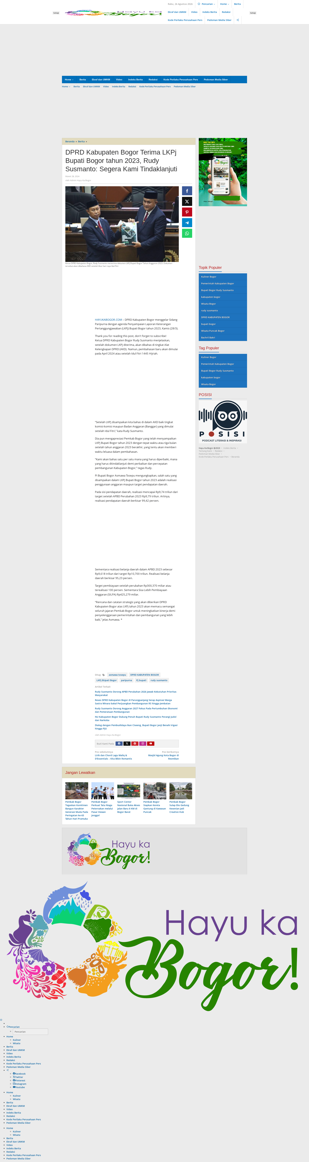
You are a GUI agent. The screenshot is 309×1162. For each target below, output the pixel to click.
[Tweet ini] (187, 201)
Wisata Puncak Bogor (213, 330)
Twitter (19, 1077)
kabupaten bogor (210, 296)
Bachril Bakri (208, 337)
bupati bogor (208, 324)
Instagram (20, 1083)
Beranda (235, 456)
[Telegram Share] (187, 222)
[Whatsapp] (187, 233)
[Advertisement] (154, 50)
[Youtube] (150, 744)
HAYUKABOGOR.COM (108, 319)
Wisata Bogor (208, 303)
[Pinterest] (134, 744)
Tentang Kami (205, 450)
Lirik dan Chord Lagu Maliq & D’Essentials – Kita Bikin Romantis (113, 755)
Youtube (20, 1087)
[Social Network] (238, 20)
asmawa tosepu (117, 674)
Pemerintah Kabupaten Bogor (217, 283)
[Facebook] (119, 744)
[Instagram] (142, 744)
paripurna (126, 680)
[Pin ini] (187, 212)
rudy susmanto (159, 680)
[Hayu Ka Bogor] (113, 12)
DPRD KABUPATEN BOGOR (144, 674)
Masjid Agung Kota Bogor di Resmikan (163, 755)
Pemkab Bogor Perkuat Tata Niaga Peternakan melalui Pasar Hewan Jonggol (102, 808)
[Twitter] (127, 744)
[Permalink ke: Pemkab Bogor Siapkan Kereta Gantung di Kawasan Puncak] (154, 790)
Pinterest (20, 1080)
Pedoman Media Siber (209, 453)
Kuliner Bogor (208, 276)
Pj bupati (141, 680)
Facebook (20, 1073)
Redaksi (218, 450)
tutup (56, 12)
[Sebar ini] (187, 190)
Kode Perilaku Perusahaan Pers (214, 456)
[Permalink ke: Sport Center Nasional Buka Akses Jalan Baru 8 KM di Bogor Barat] (128, 790)
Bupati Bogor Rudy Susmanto (217, 290)
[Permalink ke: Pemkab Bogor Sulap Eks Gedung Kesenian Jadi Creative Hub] (180, 790)
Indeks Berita (229, 448)
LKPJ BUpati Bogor (107, 680)
